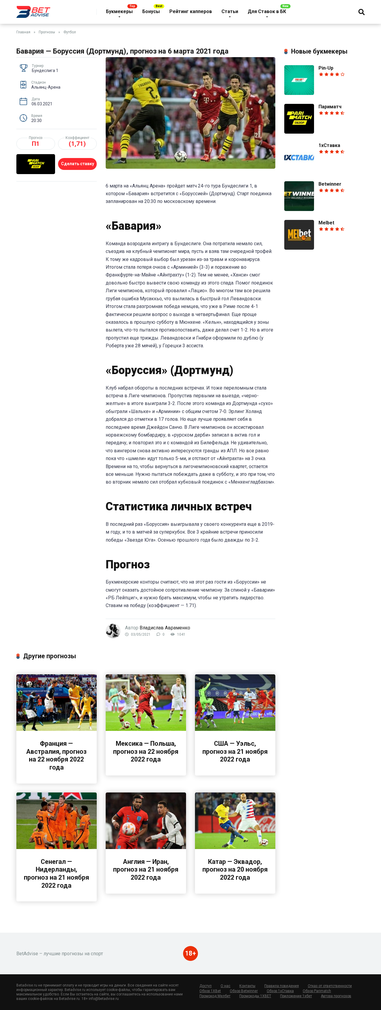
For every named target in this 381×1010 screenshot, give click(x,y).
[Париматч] (299, 132)
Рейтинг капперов (190, 11)
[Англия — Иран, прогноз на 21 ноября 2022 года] (146, 847)
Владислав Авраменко (165, 628)
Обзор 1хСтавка (280, 991)
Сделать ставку (77, 163)
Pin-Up (325, 68)
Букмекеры (119, 11)
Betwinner (329, 184)
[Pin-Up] (299, 93)
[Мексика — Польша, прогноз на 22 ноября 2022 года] (146, 729)
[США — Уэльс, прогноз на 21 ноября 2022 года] (235, 729)
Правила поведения (281, 986)
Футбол (69, 32)
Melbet (326, 223)
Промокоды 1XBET (255, 996)
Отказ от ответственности (330, 986)
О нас (225, 986)
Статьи (229, 11)
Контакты (247, 986)
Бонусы (151, 11)
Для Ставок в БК (267, 11)
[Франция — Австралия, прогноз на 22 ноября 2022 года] (56, 729)
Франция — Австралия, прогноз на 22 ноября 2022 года (56, 755)
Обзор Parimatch (317, 991)
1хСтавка (329, 145)
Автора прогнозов (336, 996)
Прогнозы (47, 32)
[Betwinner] (299, 209)
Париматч (329, 107)
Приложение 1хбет (296, 996)
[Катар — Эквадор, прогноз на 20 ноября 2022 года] (235, 847)
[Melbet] (299, 248)
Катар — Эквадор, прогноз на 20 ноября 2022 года (235, 869)
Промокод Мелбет (214, 996)
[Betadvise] (33, 9)
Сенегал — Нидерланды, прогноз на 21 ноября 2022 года (56, 873)
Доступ (205, 986)
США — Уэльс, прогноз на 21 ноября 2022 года (235, 751)
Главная (23, 32)
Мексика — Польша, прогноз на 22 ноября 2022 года (145, 751)
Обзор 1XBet (210, 991)
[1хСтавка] (299, 170)
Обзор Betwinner (244, 991)
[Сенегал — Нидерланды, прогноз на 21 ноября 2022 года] (56, 847)
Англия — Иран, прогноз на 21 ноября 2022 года (145, 869)
